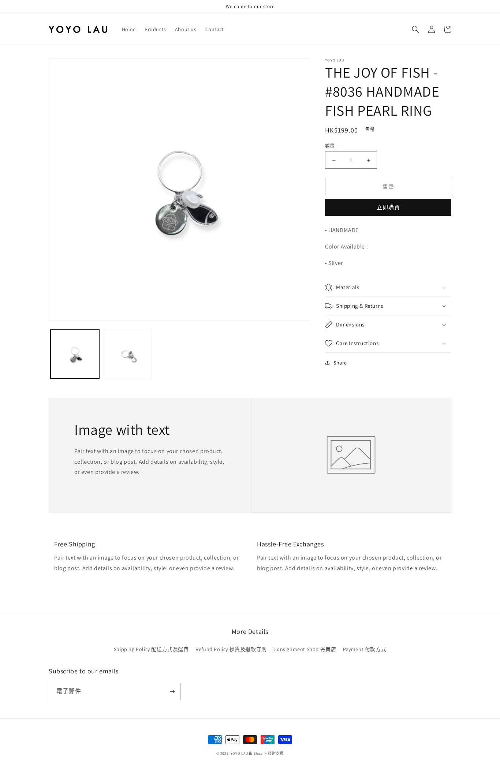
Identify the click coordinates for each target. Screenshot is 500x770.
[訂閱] (172, 691)
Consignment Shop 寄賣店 (304, 649)
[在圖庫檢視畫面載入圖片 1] (75, 354)
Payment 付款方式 (364, 649)
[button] (415, 29)
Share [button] (340, 362)
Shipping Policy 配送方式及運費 (151, 649)
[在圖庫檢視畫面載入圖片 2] (127, 354)
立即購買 (388, 207)
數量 (330, 146)
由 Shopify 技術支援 (266, 753)
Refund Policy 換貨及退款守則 (231, 649)
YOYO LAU (239, 753)
